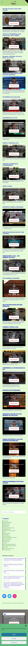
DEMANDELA (6, 529)
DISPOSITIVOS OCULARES (8, 530)
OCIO (4, 543)
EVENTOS (5, 534)
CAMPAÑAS (5, 525)
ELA (4, 532)
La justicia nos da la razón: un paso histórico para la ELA (13, 571)
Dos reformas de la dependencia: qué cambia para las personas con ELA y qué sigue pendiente (13, 559)
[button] (25, 625)
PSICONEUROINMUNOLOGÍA (9, 545)
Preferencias (14, 642)
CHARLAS (5, 526)
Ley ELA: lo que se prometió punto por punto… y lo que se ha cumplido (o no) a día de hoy (13, 577)
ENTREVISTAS (6, 533)
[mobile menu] (2, 2)
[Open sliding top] (26, 1)
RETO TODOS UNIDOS (7, 548)
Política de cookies (14, 20)
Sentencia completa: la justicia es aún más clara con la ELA (13, 565)
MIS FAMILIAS (6, 540)
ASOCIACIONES (6, 522)
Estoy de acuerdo (14, 23)
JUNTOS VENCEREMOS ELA (9, 537)
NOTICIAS (5, 541)
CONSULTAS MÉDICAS (7, 527)
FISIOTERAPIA (6, 536)
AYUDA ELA (5, 523)
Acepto (14, 634)
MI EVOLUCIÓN (6, 538)
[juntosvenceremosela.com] (14, 3)
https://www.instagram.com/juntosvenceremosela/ (13, 603)
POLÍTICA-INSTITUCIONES (8, 544)
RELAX (4, 547)
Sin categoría (6, 549)
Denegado (14, 638)
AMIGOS (5, 521)
